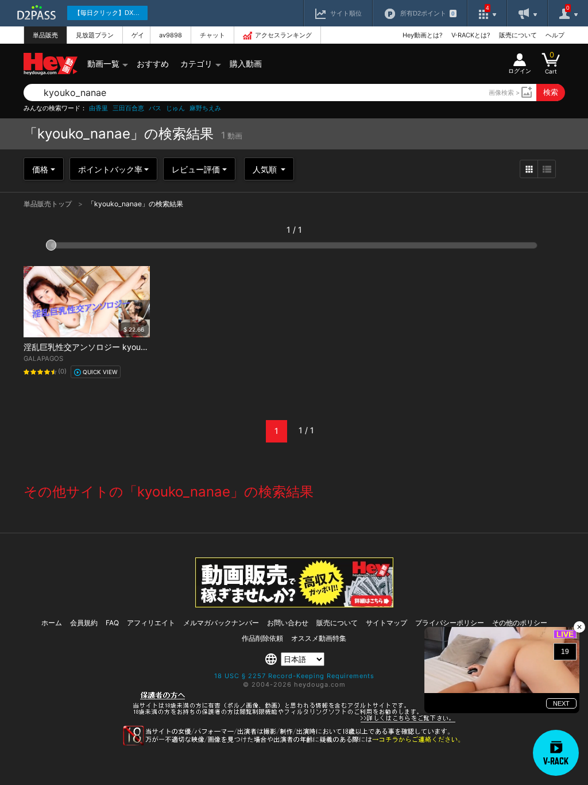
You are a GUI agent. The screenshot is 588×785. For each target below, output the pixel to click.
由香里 (98, 108)
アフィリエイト (151, 622)
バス (155, 108)
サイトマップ (386, 622)
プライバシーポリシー (449, 622)
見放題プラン (95, 35)
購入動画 (246, 63)
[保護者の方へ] (294, 721)
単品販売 (45, 35)
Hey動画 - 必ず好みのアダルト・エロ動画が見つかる (51, 64)
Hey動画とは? (423, 35)
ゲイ (137, 35)
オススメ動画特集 (318, 638)
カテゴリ (196, 63)
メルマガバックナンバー (221, 622)
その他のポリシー (519, 622)
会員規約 (84, 622)
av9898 (170, 35)
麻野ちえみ (205, 108)
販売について (518, 35)
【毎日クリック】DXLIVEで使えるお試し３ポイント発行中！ (111, 12)
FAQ (112, 622)
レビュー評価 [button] (196, 169)
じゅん (175, 108)
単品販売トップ (49, 203)
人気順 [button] (266, 169)
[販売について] (294, 604)
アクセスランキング (283, 35)
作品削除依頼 (262, 638)
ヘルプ (555, 35)
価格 (40, 169)
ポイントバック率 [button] (110, 169)
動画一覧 (103, 63)
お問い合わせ (287, 622)
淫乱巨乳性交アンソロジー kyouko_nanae (100, 347)
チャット (212, 35)
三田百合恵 (128, 108)
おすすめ (153, 63)
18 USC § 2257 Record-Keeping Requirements (294, 676)
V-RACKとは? (470, 35)
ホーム (51, 622)
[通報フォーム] (294, 743)
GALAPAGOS (43, 359)
